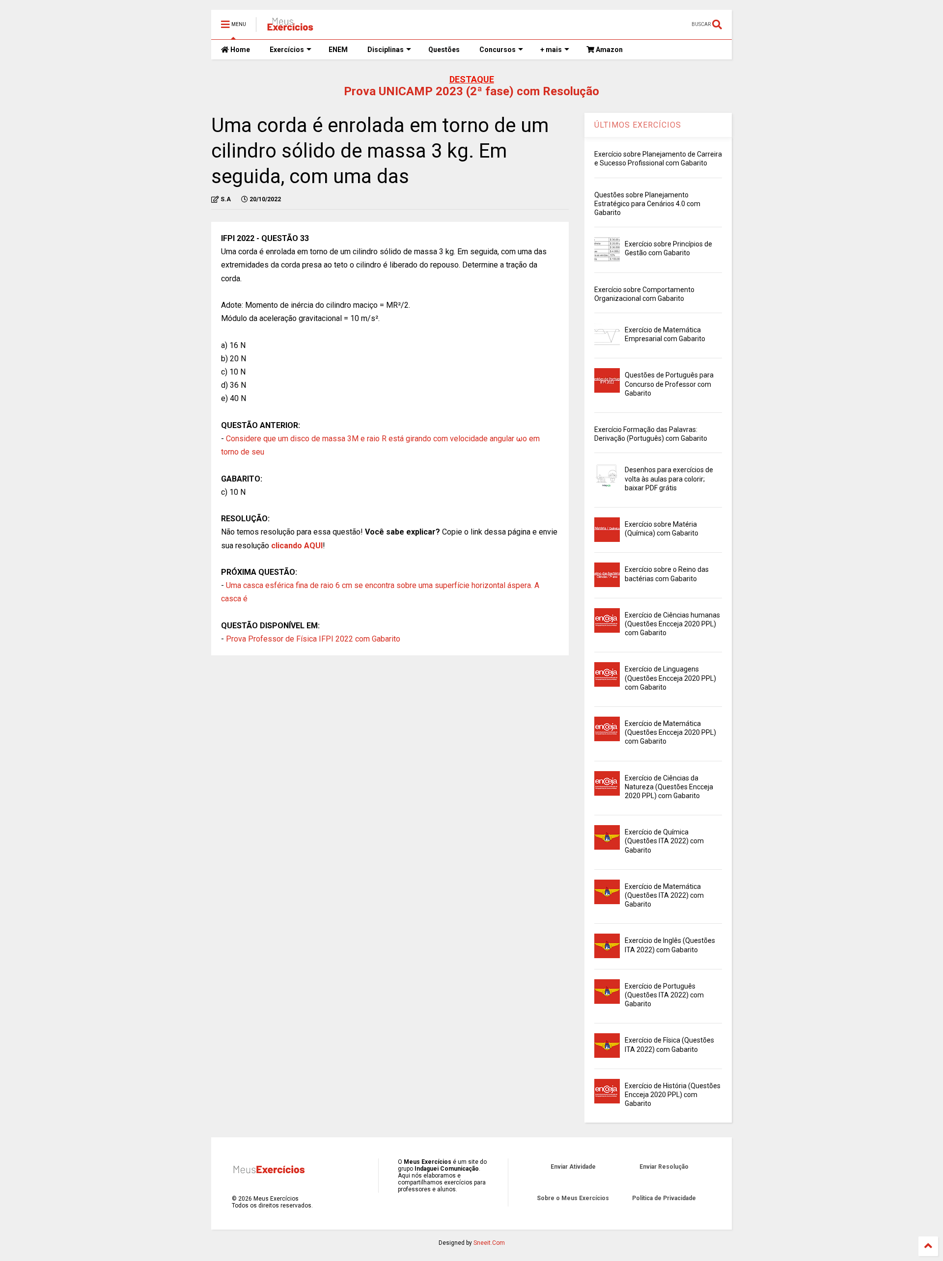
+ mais (551, 50)
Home (239, 50)
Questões (444, 50)
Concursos (497, 50)
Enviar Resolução (664, 1166)
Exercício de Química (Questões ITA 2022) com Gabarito (664, 841)
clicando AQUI (297, 545)
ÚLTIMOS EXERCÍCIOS (637, 125)
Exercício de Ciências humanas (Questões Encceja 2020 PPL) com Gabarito (672, 624)
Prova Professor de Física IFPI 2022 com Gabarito (313, 639)
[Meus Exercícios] (289, 27)
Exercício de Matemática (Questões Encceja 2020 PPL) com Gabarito (670, 732)
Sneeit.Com (489, 1242)
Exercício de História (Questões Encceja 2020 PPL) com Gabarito (673, 1094)
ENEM (338, 50)
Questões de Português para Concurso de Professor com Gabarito (669, 384)
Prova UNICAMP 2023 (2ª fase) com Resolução (471, 91)
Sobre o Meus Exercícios (573, 1198)
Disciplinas (385, 50)
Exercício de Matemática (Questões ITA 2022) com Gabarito (664, 895)
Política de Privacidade (664, 1198)
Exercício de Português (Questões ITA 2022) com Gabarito (664, 995)
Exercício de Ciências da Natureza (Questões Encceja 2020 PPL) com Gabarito (669, 787)
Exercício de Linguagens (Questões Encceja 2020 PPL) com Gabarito (670, 678)
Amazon (608, 50)
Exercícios (287, 50)
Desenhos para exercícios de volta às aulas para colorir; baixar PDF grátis (669, 478)
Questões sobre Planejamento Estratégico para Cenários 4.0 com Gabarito (647, 203)
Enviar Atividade (573, 1166)
